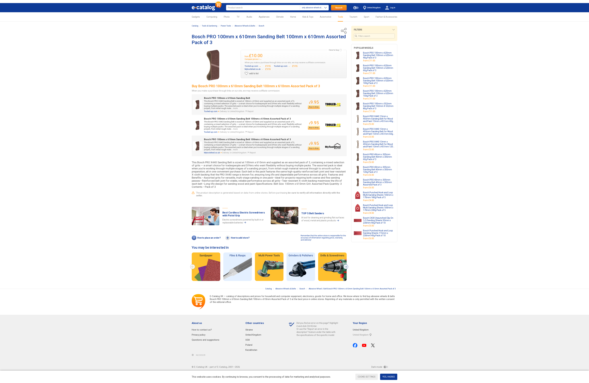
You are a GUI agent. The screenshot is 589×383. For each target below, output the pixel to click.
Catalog (195, 26)
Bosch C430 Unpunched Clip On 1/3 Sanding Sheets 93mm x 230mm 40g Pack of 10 (378, 220)
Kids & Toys (307, 17)
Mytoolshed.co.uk (212, 152)
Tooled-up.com (211, 111)
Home (293, 17)
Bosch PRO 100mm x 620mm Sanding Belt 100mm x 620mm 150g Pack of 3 (378, 93)
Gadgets (196, 17)
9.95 (314, 102)
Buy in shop (314, 107)
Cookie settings (366, 377)
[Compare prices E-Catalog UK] (206, 7)
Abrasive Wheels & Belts (245, 26)
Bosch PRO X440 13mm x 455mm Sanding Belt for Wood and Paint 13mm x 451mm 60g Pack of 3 (378, 131)
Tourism (353, 17)
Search (339, 7)
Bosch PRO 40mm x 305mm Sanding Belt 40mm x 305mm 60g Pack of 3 (377, 157)
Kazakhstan (251, 350)
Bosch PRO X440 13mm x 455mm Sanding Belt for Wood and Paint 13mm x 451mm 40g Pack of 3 (378, 118)
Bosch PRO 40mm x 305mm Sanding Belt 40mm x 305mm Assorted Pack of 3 (377, 182)
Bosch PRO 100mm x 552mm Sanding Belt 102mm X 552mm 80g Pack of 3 (378, 106)
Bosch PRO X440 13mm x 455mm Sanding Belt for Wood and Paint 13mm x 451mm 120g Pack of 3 (378, 144)
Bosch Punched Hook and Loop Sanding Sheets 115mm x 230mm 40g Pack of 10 (378, 233)
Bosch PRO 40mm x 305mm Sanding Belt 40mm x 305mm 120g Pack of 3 (377, 169)
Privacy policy (198, 334)
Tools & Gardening (209, 26)
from (369, 60)
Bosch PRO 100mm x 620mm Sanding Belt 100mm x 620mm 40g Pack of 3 (378, 55)
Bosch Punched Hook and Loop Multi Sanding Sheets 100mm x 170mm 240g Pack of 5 (378, 207)
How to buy (334, 50)
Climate (280, 17)
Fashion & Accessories (386, 17)
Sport (366, 17)
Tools (340, 17)
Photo (227, 17)
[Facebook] (355, 345)
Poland (248, 345)
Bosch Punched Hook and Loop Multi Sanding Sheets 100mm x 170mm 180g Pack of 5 (378, 195)
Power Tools (226, 26)
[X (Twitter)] (373, 345)
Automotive (325, 17)
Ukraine (249, 329)
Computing (211, 17)
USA (247, 339)
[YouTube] (364, 345)
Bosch (261, 26)
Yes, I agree (388, 377)
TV (238, 17)
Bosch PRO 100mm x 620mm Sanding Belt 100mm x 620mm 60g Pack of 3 (378, 68)
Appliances (264, 17)
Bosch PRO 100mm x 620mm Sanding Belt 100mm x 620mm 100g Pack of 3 (378, 80)
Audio (249, 17)
